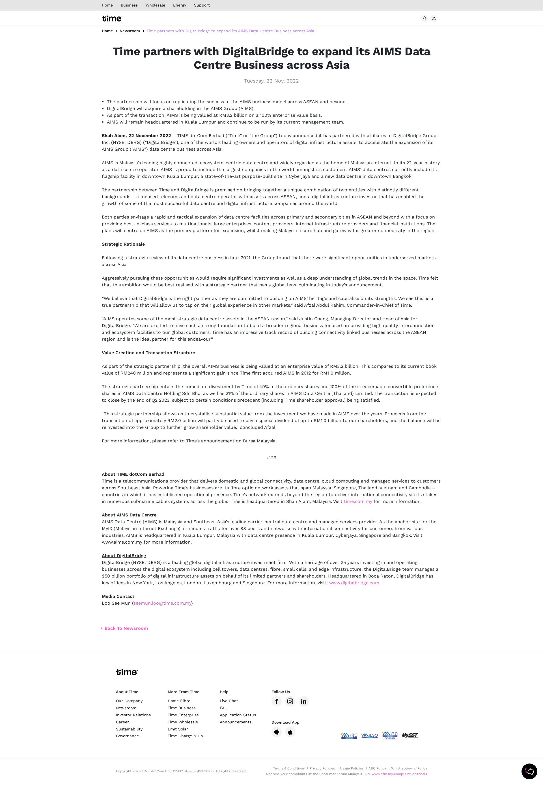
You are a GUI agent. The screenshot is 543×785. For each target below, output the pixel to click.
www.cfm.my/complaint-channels (399, 774)
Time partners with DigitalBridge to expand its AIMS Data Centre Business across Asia (230, 31)
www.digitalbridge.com (354, 582)
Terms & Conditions (289, 768)
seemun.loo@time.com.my (162, 603)
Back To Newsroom (126, 628)
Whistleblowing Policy (409, 768)
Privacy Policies (322, 768)
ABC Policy (377, 768)
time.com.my (358, 501)
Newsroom (130, 31)
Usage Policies (351, 768)
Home (107, 31)
